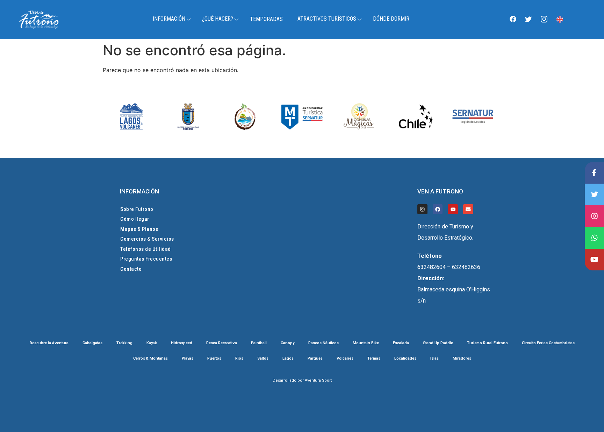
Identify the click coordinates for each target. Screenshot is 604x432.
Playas (187, 358)
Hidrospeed (181, 343)
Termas (373, 358)
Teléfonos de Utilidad (145, 249)
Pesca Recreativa (221, 343)
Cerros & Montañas (150, 358)
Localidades (405, 358)
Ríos (239, 358)
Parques (315, 358)
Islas (434, 358)
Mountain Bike (366, 343)
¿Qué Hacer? (217, 18)
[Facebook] (513, 19)
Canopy (287, 343)
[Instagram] (544, 19)
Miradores (462, 358)
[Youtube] (453, 209)
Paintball (259, 343)
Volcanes (345, 358)
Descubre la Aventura (49, 343)
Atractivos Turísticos (326, 18)
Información (169, 18)
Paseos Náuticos (323, 343)
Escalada (401, 343)
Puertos (214, 358)
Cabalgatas (92, 343)
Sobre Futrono (136, 209)
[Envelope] (468, 209)
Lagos (288, 358)
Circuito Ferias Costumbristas (548, 343)
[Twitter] (528, 19)
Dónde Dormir (391, 18)
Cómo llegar (134, 219)
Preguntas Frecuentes (146, 259)
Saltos (262, 358)
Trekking (124, 343)
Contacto (131, 269)
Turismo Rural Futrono (487, 343)
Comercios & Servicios (147, 239)
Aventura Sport (318, 380)
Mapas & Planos (139, 229)
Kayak (151, 343)
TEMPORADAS (266, 19)
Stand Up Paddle (438, 343)
